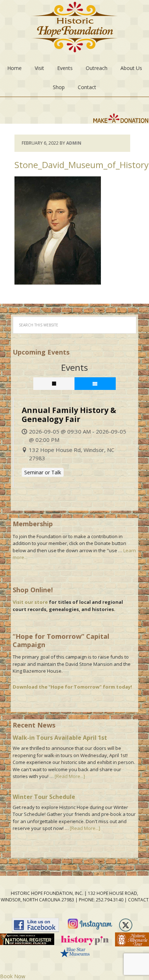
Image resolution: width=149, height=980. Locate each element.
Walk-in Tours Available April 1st (60, 738)
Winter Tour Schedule (44, 797)
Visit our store (30, 602)
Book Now (12, 976)
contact (138, 900)
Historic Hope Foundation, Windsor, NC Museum (74, 29)
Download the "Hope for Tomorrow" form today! (72, 687)
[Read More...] (70, 776)
